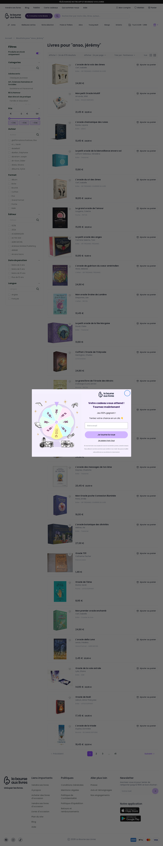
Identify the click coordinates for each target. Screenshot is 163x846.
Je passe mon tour (106, 440)
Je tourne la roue (106, 434)
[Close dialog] (127, 393)
